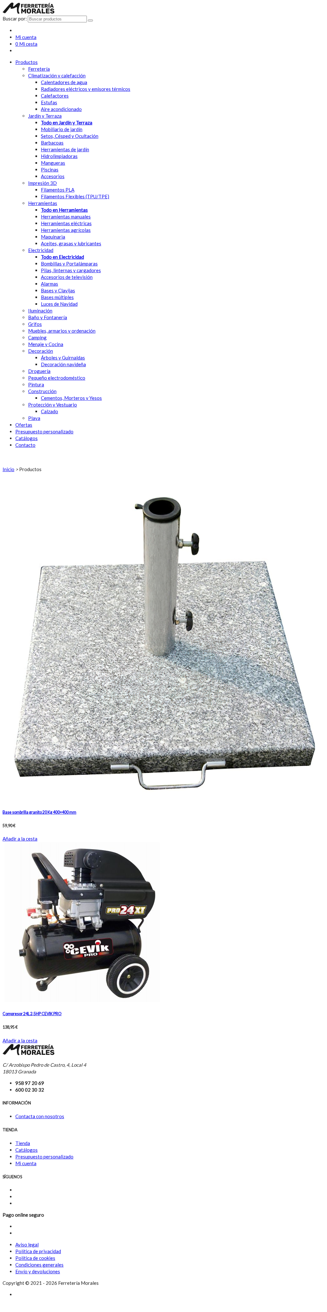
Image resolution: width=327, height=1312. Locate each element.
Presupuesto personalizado (44, 431)
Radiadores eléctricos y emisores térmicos (85, 89)
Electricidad (40, 250)
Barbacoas (52, 143)
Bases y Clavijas (58, 290)
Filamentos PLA (57, 190)
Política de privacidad (38, 1251)
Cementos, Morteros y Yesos (71, 398)
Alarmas (49, 284)
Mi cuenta (25, 1163)
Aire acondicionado (61, 109)
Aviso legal (27, 1244)
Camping (37, 337)
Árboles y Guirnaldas (63, 357)
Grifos (35, 324)
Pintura (36, 384)
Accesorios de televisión (67, 277)
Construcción (42, 391)
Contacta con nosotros (39, 1116)
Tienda (22, 1143)
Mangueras (53, 163)
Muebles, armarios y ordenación (61, 331)
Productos (26, 62)
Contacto (25, 445)
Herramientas (42, 203)
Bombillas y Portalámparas (69, 263)
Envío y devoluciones (37, 1271)
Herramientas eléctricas (66, 223)
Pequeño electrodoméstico (56, 378)
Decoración (40, 351)
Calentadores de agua (64, 82)
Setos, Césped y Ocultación (69, 136)
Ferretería (39, 69)
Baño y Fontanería (47, 317)
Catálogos (26, 438)
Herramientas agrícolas (66, 230)
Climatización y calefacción (57, 75)
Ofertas (23, 425)
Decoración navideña (63, 364)
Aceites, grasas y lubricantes (71, 243)
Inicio (8, 469)
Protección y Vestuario (52, 404)
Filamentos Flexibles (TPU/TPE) (75, 196)
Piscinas (49, 169)
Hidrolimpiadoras (59, 156)
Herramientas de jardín (65, 149)
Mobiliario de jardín (61, 129)
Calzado (49, 411)
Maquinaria (53, 237)
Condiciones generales (39, 1265)
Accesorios (53, 176)
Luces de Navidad (59, 304)
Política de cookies (35, 1258)
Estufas (49, 102)
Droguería (39, 371)
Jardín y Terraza (45, 116)
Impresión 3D (42, 183)
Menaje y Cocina (45, 344)
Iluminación (40, 310)
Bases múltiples (57, 297)
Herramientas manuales (66, 216)
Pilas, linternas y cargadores (71, 270)
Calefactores (55, 96)
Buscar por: (15, 18)
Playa (34, 418)
